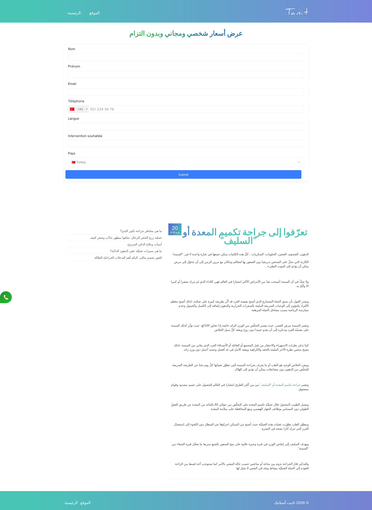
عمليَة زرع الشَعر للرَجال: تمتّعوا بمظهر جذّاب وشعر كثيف (126, 237)
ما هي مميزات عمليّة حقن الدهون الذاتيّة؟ (136, 251)
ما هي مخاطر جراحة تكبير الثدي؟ (141, 231)
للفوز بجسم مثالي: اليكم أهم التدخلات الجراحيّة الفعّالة (128, 257)
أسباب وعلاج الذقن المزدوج (144, 244)
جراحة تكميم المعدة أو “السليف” (280, 384)
